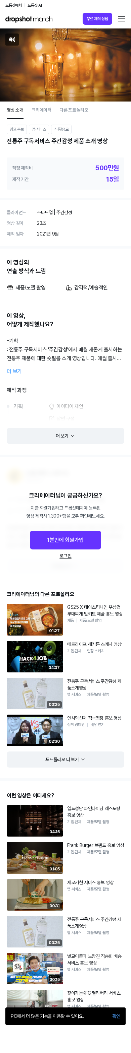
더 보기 (14, 371)
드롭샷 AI (35, 5)
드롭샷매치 (13, 5)
